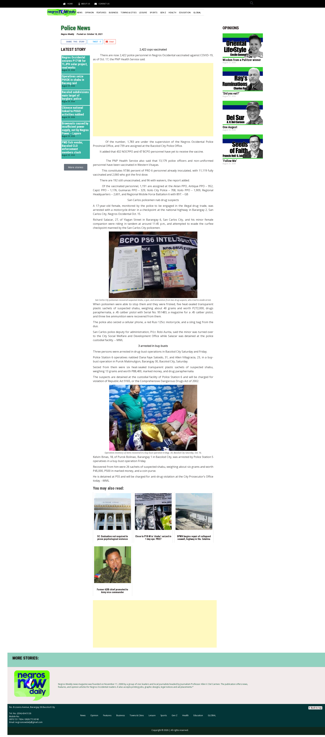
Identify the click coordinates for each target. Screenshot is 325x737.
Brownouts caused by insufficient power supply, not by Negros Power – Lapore (75, 128)
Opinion (89, 12)
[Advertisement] (153, 99)
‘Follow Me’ (230, 161)
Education (184, 12)
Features (101, 12)
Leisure (143, 12)
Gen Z (163, 12)
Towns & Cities (128, 12)
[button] (252, 3)
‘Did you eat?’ (231, 93)
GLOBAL (197, 12)
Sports (153, 12)
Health (172, 12)
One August (230, 127)
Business (113, 12)
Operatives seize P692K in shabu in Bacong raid (73, 80)
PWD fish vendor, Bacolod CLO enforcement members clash (72, 147)
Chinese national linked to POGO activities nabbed (73, 111)
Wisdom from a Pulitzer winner (242, 60)
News (79, 12)
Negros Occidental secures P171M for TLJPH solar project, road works (75, 62)
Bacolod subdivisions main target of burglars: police (75, 95)
